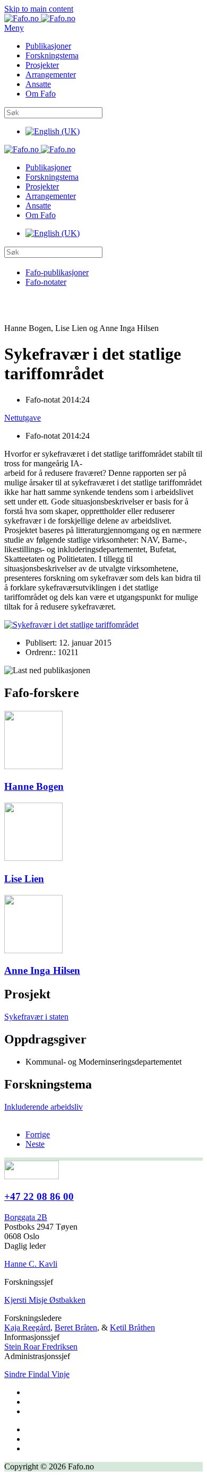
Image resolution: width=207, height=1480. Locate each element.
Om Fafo (40, 93)
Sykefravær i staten (36, 1016)
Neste (35, 1143)
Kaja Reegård (27, 1327)
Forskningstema (52, 55)
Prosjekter (42, 64)
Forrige (37, 1134)
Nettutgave (22, 417)
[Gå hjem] (39, 18)
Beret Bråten (76, 1327)
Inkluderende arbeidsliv (43, 1106)
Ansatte (38, 84)
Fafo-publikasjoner (57, 272)
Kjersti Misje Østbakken (44, 1299)
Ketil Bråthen (132, 1327)
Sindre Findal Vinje (37, 1374)
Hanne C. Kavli (30, 1263)
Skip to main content (38, 8)
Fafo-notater (45, 281)
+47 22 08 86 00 (39, 1196)
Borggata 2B (25, 1217)
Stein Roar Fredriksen (40, 1346)
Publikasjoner (48, 45)
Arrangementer (50, 74)
